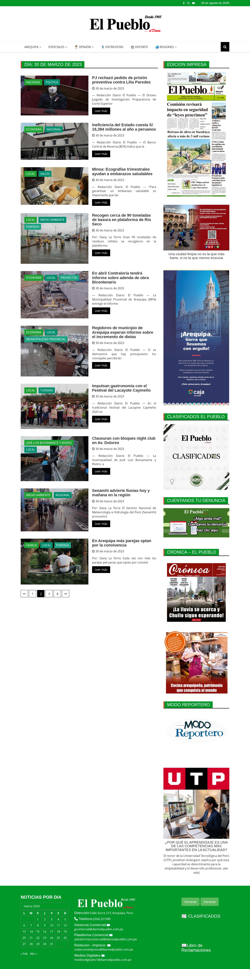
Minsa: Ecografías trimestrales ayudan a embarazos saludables (122, 171)
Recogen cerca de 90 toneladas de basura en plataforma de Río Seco (121, 219)
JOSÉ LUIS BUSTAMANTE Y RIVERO (49, 443)
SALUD (45, 174)
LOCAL (30, 174)
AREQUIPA (31, 47)
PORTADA (32, 227)
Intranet (190, 902)
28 (31, 944)
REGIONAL (63, 495)
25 (58, 938)
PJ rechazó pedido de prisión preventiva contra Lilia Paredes (121, 79)
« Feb (24, 954)
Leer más (101, 111)
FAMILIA (31, 545)
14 (31, 932)
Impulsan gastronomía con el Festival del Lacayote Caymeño (121, 388)
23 (44, 938)
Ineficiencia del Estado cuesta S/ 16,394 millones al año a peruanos (124, 127)
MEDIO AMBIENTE (52, 220)
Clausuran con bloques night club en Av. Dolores (123, 440)
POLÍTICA (52, 82)
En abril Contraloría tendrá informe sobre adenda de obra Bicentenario (120, 277)
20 (24, 938)
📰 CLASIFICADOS (200, 916)
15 (38, 932)
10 (51, 925)
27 (24, 944)
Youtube (193, 3)
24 (51, 938)
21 (31, 938)
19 (65, 932)
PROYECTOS (69, 278)
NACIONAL (33, 82)
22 (38, 938)
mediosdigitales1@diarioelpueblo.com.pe (102, 960)
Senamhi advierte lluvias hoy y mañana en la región (121, 492)
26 (65, 938)
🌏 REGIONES (164, 47)
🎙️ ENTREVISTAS (112, 47)
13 (24, 932)
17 (51, 932)
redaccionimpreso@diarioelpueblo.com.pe (103, 949)
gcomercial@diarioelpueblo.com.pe (98, 929)
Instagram (188, 3)
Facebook (183, 3)
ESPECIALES (56, 47)
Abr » (33, 954)
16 (44, 932)
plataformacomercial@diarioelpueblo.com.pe (105, 939)
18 (58, 932)
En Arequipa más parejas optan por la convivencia (121, 542)
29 (38, 944)
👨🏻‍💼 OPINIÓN (82, 47)
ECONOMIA (33, 129)
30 (44, 944)
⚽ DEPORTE (139, 47)
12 (65, 925)
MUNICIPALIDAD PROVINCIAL (46, 339)
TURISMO (46, 390)
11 (58, 925)
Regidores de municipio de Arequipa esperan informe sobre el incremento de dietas (122, 332)
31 (51, 944)
